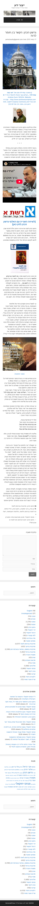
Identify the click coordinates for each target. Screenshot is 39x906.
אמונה (33, 622)
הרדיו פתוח (8, 509)
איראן (20, 767)
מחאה (14, 775)
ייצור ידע (19, 5)
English (29, 611)
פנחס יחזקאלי (30, 668)
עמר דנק (20, 780)
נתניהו (8, 778)
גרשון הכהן (30, 506)
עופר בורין (31, 780)
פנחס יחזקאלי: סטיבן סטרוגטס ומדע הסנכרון (19, 517)
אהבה (33, 616)
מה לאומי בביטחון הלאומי (28, 511)
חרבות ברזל (15, 773)
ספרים (33, 663)
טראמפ (9, 773)
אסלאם (17, 769)
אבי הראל (27, 766)
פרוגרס (13, 784)
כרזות (28, 775)
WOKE (33, 767)
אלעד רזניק (28, 769)
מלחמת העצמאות (13, 511)
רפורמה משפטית (13, 787)
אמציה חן (21, 769)
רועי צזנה (21, 787)
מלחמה (11, 775)
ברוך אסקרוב (24, 509)
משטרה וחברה (30, 655)
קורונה (33, 674)
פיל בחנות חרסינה (10, 780)
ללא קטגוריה (31, 635)
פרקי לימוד (31, 671)
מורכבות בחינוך (30, 646)
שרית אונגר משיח (29, 679)
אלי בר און (15, 767)
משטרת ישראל (24, 778)
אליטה (9, 767)
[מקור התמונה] (19, 374)
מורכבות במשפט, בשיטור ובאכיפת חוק (23, 649)
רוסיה (25, 787)
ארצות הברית (11, 769)
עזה (23, 780)
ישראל (31, 775)
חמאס (21, 773)
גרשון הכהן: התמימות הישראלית (25, 717)
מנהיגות (7, 775)
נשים (33, 657)
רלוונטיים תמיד (30, 677)
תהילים (25, 789)
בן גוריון (32, 509)
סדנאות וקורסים (30, 660)
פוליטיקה (32, 666)
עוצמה (26, 780)
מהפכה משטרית (22, 775)
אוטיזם (33, 619)
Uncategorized (26, 613)
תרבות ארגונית (20, 789)
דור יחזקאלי (31, 630)
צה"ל (9, 784)
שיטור (5, 787)
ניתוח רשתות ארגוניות (14, 778)
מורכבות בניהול (30, 652)
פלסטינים (33, 784)
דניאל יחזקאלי (30, 633)
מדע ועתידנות (30, 638)
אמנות (33, 624)
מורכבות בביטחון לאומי (19, 506)
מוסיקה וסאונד (30, 641)
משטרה (32, 778)
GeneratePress (10, 903)
